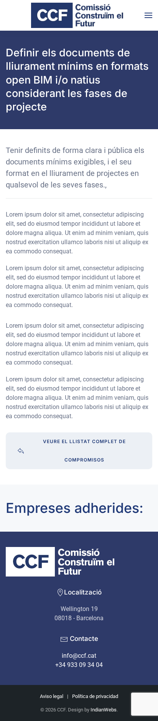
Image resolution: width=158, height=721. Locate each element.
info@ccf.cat (79, 655)
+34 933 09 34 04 (79, 664)
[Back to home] (79, 15)
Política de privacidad (95, 696)
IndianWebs (104, 710)
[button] (148, 15)
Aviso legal (51, 696)
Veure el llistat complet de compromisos (84, 451)
